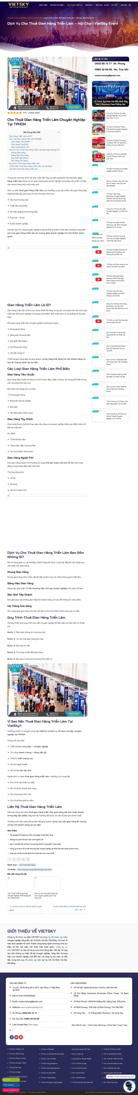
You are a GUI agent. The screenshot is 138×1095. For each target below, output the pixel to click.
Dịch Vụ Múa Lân (77, 1054)
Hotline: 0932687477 (11, 1090)
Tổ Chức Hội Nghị (15, 1072)
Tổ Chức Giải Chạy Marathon (50, 1068)
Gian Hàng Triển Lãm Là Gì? (20, 136)
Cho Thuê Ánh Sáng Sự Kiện (113, 1063)
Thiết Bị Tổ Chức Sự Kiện (112, 1049)
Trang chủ (10, 18)
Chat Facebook (9, 1085)
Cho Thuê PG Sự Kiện (79, 1068)
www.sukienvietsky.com (32, 1007)
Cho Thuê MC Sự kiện (79, 1063)
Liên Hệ (124, 5)
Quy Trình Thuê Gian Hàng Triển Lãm (24, 163)
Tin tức (114, 5)
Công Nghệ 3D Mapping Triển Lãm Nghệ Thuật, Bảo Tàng (31, 835)
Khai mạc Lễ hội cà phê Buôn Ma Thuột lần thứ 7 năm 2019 (32, 853)
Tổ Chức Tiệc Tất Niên (48, 1059)
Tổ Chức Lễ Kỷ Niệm (47, 1049)
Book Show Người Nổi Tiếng (81, 1049)
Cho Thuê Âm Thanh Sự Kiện (113, 1059)
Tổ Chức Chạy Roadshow (49, 1063)
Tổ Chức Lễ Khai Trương (17, 1058)
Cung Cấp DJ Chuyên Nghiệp (81, 1059)
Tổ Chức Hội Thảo (15, 1067)
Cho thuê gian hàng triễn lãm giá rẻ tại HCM (34, 870)
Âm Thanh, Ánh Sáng (110, 1082)
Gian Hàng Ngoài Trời (20, 147)
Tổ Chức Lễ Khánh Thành (17, 1063)
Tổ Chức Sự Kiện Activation (18, 1077)
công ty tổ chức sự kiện (55, 937)
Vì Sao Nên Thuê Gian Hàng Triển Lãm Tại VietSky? (30, 166)
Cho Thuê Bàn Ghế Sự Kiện (113, 1073)
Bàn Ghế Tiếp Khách (19, 158)
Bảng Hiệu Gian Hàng (20, 155)
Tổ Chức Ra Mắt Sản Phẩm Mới (82, 1082)
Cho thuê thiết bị (74, 5)
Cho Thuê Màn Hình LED (112, 1068)
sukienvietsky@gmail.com (107, 75)
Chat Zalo (7, 1080)
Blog (106, 5)
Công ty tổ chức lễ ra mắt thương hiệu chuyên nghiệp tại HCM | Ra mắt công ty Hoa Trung (44, 849)
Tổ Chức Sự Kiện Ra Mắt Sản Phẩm (52, 1054)
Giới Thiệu (43, 5)
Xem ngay (33, 1024)
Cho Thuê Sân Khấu (110, 1078)
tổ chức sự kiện (33, 960)
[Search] (130, 5)
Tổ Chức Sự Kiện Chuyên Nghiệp (51, 1082)
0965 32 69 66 (103, 69)
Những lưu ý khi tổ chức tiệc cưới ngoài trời (26, 840)
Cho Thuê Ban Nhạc (78, 1078)
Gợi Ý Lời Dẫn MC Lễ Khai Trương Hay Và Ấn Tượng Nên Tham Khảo (35, 844)
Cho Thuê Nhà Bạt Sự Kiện (113, 1054)
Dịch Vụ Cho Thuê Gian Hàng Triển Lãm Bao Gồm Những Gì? (34, 150)
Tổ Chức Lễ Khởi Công (16, 1054)
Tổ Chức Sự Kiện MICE (48, 1073)
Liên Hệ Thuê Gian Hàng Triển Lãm (23, 169)
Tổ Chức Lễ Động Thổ (16, 1049)
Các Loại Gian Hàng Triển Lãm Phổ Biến (25, 139)
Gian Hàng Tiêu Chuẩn (20, 141)
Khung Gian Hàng (18, 152)
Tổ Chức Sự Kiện (56, 5)
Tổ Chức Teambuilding (48, 1078)
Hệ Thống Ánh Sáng (19, 161)
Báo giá (99, 5)
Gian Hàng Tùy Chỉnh (19, 144)
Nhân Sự (88, 5)
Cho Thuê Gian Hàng (36, 18)
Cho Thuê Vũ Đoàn (78, 1073)
